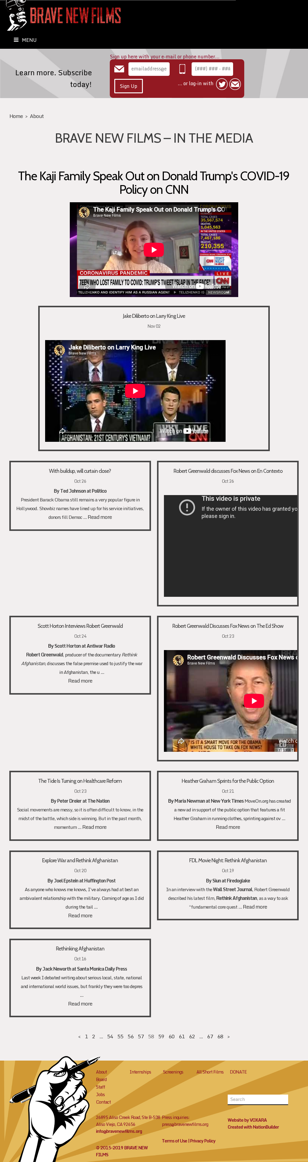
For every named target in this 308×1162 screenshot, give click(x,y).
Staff (100, 1086)
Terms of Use (174, 1140)
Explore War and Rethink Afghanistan (80, 860)
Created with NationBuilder (253, 1126)
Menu (29, 40)
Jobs (100, 1094)
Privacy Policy (202, 1140)
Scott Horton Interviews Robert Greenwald (80, 626)
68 (220, 1036)
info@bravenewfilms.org (119, 1131)
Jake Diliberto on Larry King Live (154, 316)
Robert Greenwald (44, 654)
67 (210, 1036)
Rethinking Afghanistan (80, 948)
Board (101, 1079)
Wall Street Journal (232, 889)
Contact (103, 1101)
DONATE (238, 1071)
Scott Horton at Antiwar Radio (84, 646)
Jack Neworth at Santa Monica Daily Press (84, 969)
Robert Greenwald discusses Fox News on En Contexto (228, 471)
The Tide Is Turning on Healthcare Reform (80, 781)
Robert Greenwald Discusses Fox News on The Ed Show (227, 626)
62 (192, 1036)
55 (120, 1036)
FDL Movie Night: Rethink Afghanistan (228, 860)
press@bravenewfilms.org (185, 1124)
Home (16, 116)
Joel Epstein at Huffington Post (85, 881)
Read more (100, 517)
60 (171, 1036)
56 (131, 1036)
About (37, 116)
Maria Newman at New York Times (209, 801)
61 (182, 1036)
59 (161, 1036)
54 (110, 1036)
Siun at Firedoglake (231, 881)
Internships (140, 1071)
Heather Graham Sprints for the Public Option (228, 781)
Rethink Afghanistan (236, 898)
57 (141, 1036)
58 (151, 1036)
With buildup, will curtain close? (80, 471)
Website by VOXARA (247, 1120)
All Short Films (209, 1071)
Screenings (173, 1071)
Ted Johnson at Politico (83, 491)
